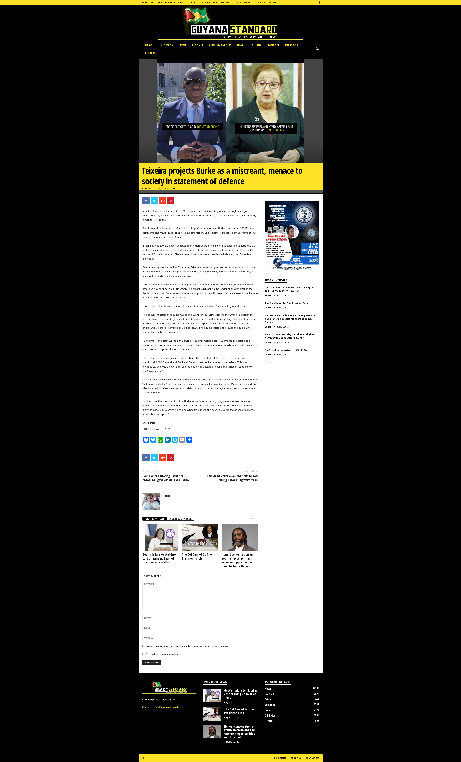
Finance (192, 2)
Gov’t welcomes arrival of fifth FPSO (286, 350)
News (159, 2)
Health (224, 2)
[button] (317, 49)
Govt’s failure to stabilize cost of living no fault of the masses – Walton (159, 558)
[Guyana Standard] (230, 23)
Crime (181, 2)
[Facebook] (320, 2)
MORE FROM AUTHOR (181, 518)
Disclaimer (280, 758)
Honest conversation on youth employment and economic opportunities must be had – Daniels (237, 560)
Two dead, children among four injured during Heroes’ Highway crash (232, 478)
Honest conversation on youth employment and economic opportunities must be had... (239, 731)
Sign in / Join (146, 2)
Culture (236, 2)
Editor (148, 188)
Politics (269, 694)
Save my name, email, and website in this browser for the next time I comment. (187, 646)
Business (170, 2)
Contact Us (312, 758)
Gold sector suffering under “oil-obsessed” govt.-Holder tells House (165, 478)
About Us (296, 758)
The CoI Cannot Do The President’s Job (197, 556)
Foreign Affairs (208, 2)
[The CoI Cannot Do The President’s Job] (200, 537)
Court (268, 710)
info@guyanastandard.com (169, 707)
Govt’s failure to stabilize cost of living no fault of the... (241, 694)
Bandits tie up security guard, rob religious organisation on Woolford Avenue (290, 336)
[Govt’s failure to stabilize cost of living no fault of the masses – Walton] (160, 537)
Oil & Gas (261, 2)
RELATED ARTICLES (154, 518)
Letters (273, 2)
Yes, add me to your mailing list (161, 654)
